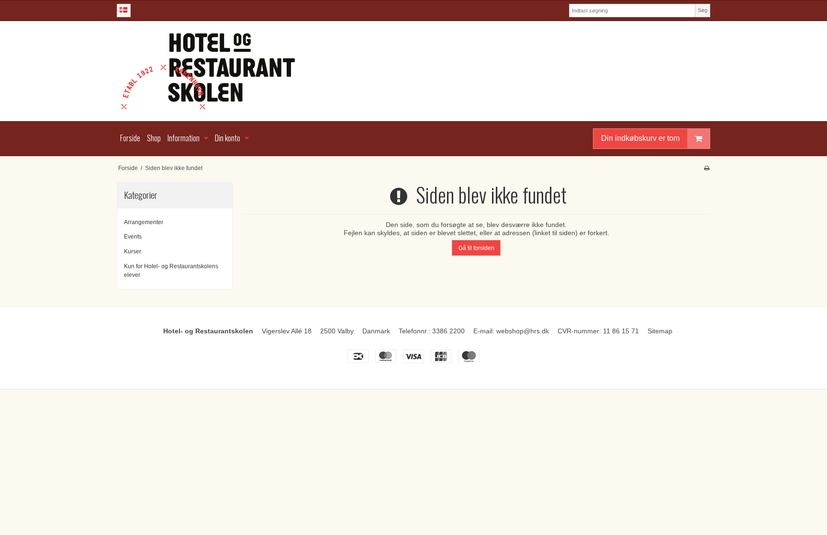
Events (133, 236)
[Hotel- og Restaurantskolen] (413, 71)
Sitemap (660, 331)
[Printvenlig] (706, 168)
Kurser (132, 251)
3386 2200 (448, 331)
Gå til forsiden (476, 248)
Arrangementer (143, 222)
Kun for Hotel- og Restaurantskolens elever (171, 270)
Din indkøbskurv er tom (640, 138)
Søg (702, 10)
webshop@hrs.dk (522, 331)
